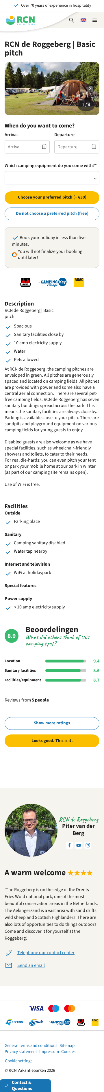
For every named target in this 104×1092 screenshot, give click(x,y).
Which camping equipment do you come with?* (51, 166)
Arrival (11, 135)
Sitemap (67, 1046)
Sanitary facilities (20, 670)
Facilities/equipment (23, 680)
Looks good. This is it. (52, 741)
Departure (64, 135)
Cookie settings (18, 1061)
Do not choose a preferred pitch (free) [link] (52, 213)
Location (12, 661)
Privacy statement (21, 1052)
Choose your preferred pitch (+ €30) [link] (52, 197)
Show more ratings (52, 723)
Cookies (68, 1052)
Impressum (49, 1052)
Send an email (31, 965)
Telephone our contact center (46, 953)
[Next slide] (90, 88)
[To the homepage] (20, 20)
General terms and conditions (31, 1046)
